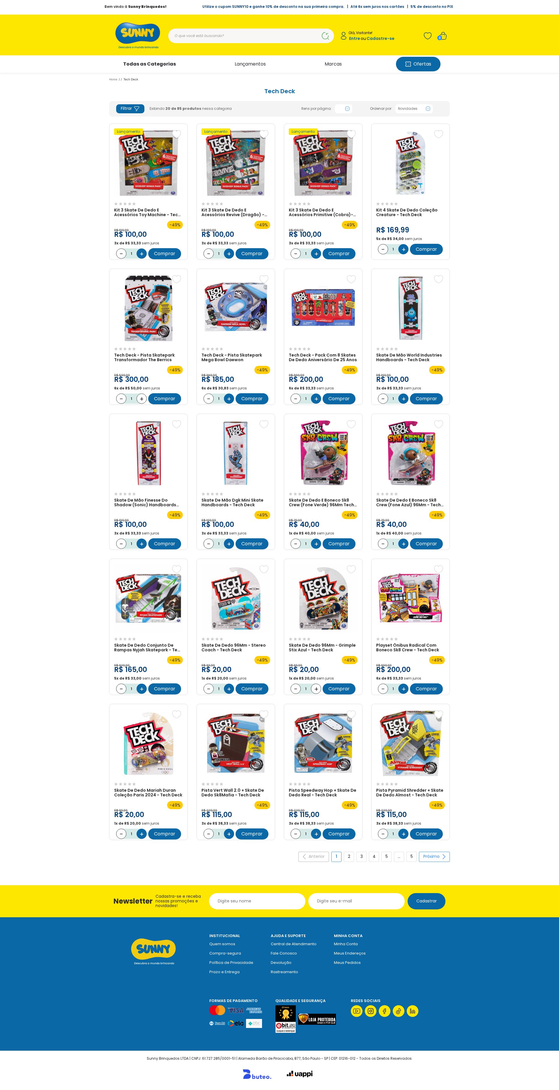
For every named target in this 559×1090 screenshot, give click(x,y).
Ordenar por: (381, 109)
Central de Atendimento (293, 944)
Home (113, 79)
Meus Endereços (350, 953)
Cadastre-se (381, 38)
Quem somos (222, 944)
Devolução (281, 962)
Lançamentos (250, 64)
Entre (354, 38)
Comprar (164, 253)
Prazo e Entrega (224, 972)
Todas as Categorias (149, 64)
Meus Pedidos (347, 962)
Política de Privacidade (231, 962)
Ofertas (422, 64)
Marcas (333, 64)
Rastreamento (284, 972)
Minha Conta (346, 944)
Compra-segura (225, 953)
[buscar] (325, 36)
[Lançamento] (148, 196)
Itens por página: (316, 109)
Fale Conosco (284, 953)
